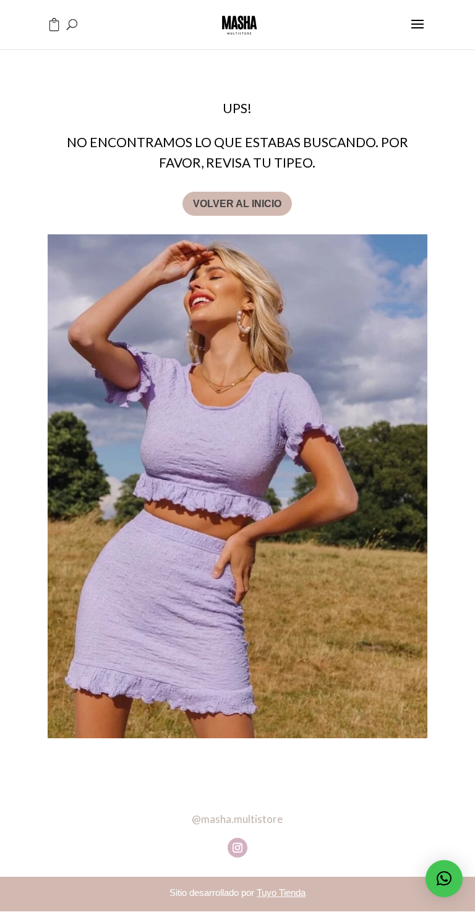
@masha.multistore (237, 818)
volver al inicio (237, 203)
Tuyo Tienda (281, 892)
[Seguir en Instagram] (237, 848)
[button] (444, 878)
